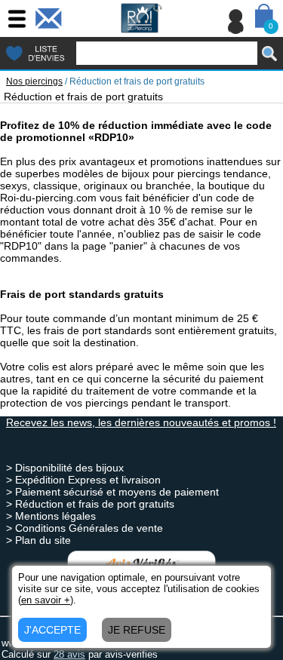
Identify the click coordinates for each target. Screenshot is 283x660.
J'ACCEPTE (52, 630)
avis (69, 654)
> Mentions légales (51, 516)
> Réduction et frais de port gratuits (90, 504)
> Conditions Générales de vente (84, 528)
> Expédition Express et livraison (83, 480)
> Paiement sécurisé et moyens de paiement (112, 492)
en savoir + (45, 600)
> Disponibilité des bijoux (65, 468)
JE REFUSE (136, 630)
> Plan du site (38, 540)
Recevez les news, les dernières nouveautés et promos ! (141, 422)
